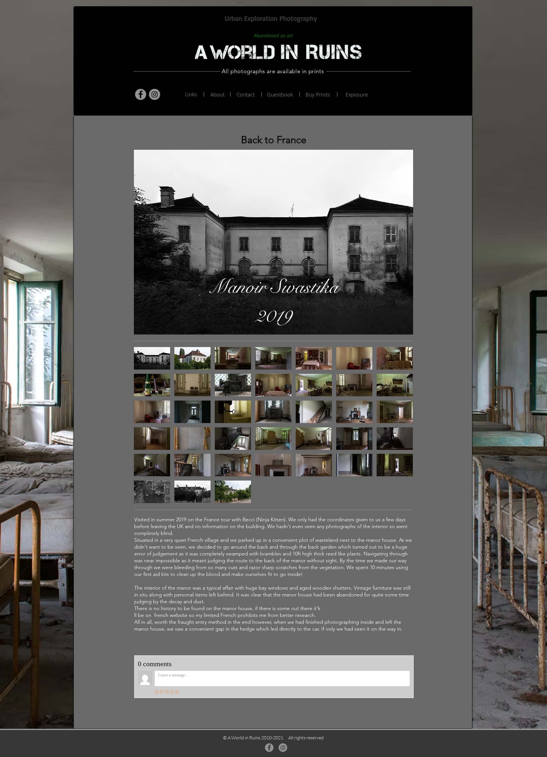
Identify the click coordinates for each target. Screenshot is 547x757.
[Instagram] (154, 94)
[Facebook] (140, 94)
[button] (152, 358)
